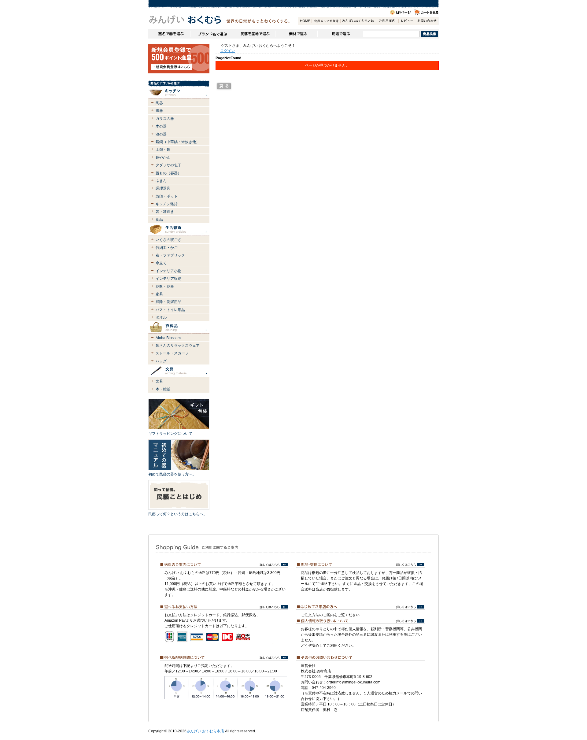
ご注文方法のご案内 (317, 615)
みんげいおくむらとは (358, 21)
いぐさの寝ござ (168, 240)
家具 (159, 294)
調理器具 (163, 188)
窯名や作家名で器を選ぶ (169, 34)
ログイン (227, 51)
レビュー (407, 21)
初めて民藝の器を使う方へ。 (172, 474)
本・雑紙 (163, 389)
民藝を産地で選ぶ (254, 34)
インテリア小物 (168, 271)
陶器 (159, 103)
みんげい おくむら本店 (205, 731)
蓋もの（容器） (168, 173)
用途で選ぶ (340, 34)
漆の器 (161, 134)
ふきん (161, 181)
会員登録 (326, 21)
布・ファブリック (170, 255)
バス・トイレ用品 (170, 310)
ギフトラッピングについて (170, 433)
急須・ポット (167, 196)
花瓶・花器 (165, 286)
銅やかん (163, 157)
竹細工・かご (167, 248)
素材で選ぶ (296, 34)
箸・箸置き (165, 211)
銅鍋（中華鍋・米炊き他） (178, 142)
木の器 (161, 126)
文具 (159, 381)
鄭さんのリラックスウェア (178, 345)
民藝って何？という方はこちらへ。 (177, 514)
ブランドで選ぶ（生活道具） (211, 34)
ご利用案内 (387, 21)
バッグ (161, 361)
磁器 (159, 111)
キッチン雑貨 (167, 204)
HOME (305, 21)
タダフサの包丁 (168, 165)
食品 (159, 219)
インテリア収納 (168, 278)
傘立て (161, 263)
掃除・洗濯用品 (168, 302)
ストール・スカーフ (172, 353)
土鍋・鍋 (163, 149)
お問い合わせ (427, 21)
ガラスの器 (165, 119)
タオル (161, 317)
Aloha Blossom (168, 338)
